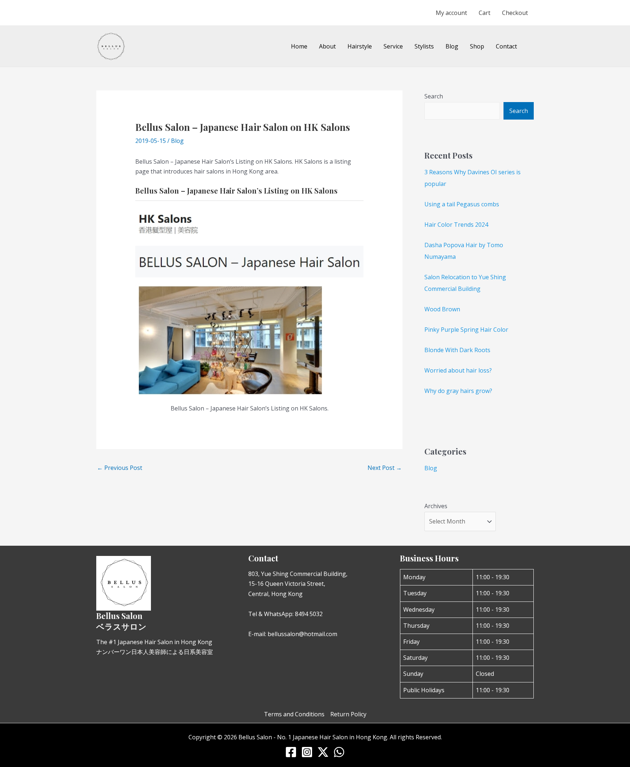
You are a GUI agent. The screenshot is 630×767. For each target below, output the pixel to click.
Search (433, 96)
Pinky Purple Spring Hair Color (466, 330)
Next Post (385, 468)
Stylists (424, 46)
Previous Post (119, 468)
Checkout (515, 13)
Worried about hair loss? (458, 370)
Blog (452, 46)
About (327, 46)
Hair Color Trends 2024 (456, 225)
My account (451, 13)
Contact (506, 46)
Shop (477, 46)
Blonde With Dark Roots (457, 350)
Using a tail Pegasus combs (461, 204)
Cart (484, 13)
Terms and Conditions (294, 714)
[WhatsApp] (339, 752)
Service (393, 46)
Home (299, 46)
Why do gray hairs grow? (458, 391)
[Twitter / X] (323, 752)
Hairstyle (359, 46)
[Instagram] (307, 752)
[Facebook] (291, 752)
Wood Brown (442, 309)
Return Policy (348, 714)
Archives (435, 506)
